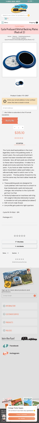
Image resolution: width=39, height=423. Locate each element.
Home (9, 36)
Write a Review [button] (20, 242)
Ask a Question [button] (20, 246)
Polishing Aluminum (24, 36)
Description (19, 143)
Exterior (15, 36)
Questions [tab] (14, 253)
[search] (28, 15)
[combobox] (16, 15)
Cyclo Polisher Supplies (19, 38)
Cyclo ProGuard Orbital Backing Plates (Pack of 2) (19, 39)
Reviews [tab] (4, 253)
